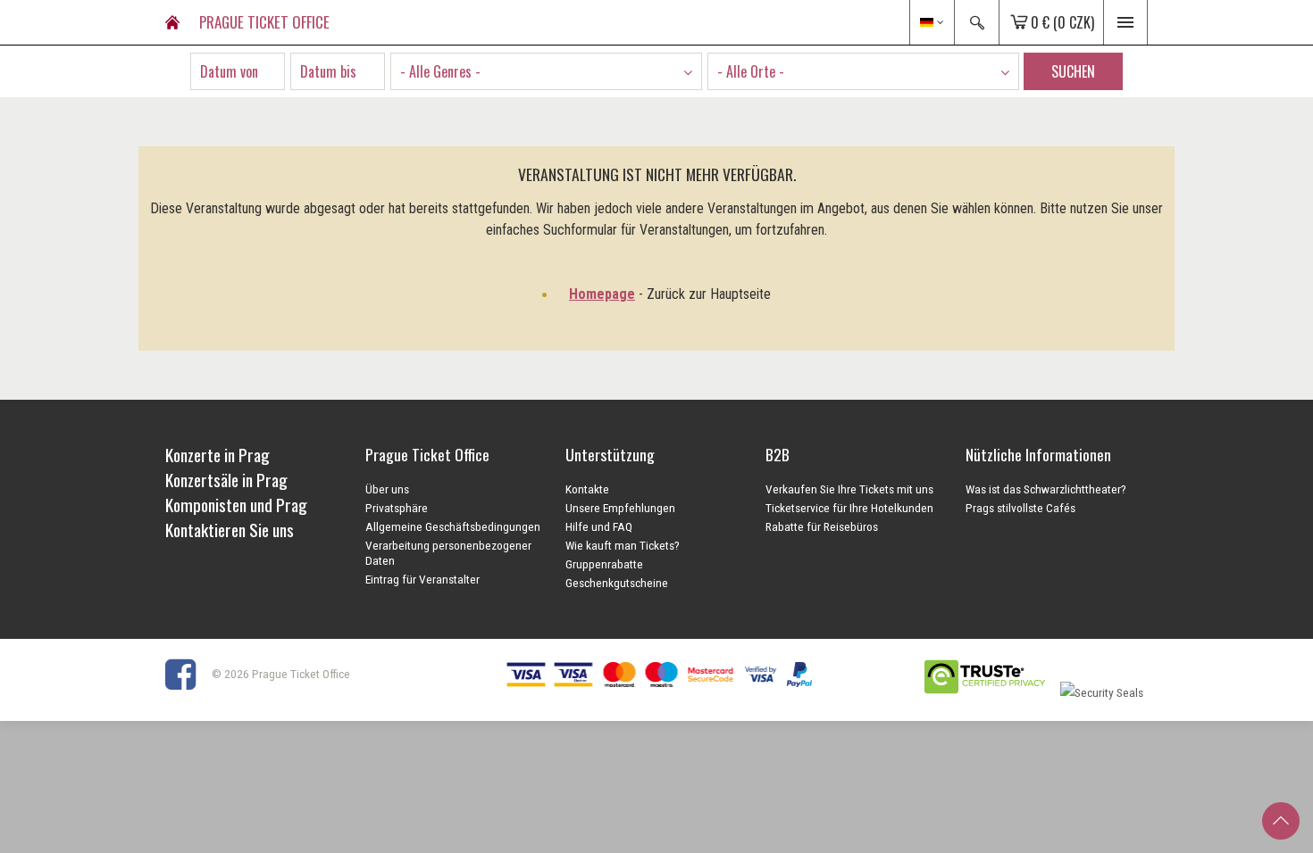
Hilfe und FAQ (598, 526)
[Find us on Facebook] (187, 674)
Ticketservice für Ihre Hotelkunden (849, 508)
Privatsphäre (396, 508)
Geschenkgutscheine (616, 583)
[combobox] (546, 71)
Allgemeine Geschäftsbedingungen (452, 526)
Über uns (387, 489)
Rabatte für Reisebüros (821, 526)
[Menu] (1125, 22)
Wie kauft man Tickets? (622, 545)
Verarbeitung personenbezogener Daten (448, 552)
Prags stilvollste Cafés (1020, 508)
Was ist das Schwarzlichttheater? (1046, 489)
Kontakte (587, 489)
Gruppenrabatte (604, 564)
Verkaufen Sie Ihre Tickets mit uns (849, 489)
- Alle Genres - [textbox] (440, 71)
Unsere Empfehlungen (620, 508)
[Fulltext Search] (976, 22)
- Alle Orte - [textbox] (750, 71)
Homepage (602, 294)
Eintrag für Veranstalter (422, 579)
